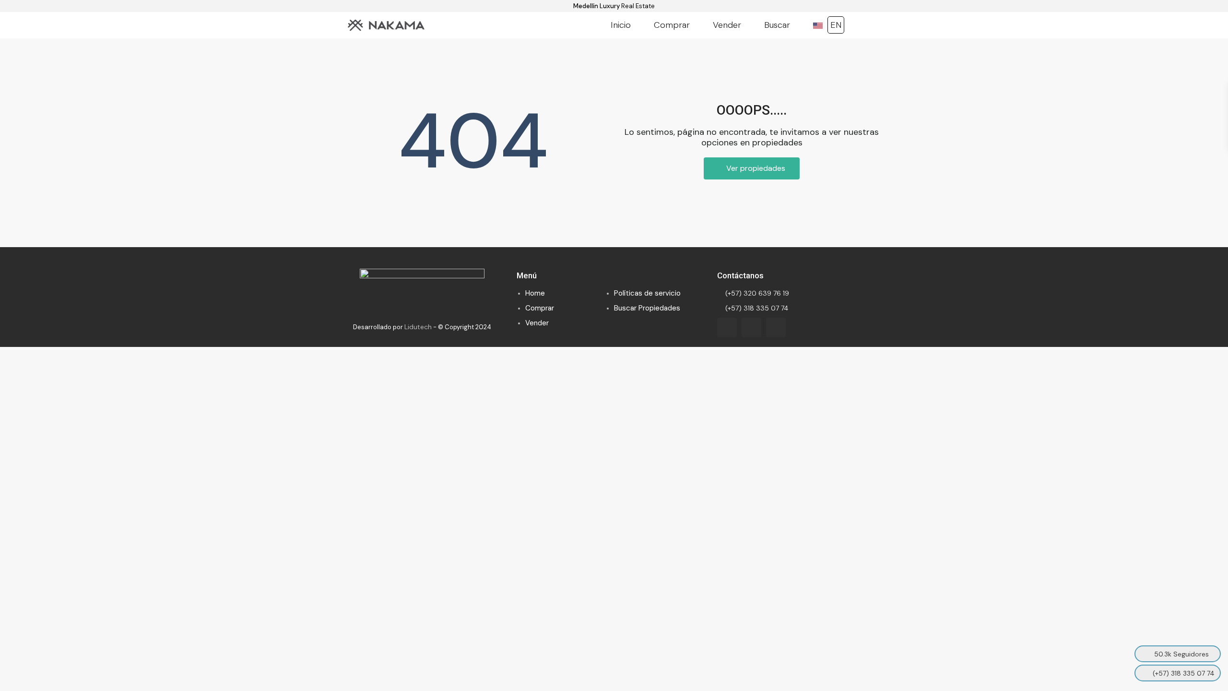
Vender (727, 25)
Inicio (621, 25)
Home (535, 293)
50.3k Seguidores (1181, 654)
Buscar (777, 25)
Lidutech (418, 326)
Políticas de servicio (647, 293)
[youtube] (751, 327)
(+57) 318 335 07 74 (755, 308)
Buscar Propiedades (647, 308)
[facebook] (727, 327)
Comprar (672, 25)
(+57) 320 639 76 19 (756, 293)
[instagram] (776, 327)
